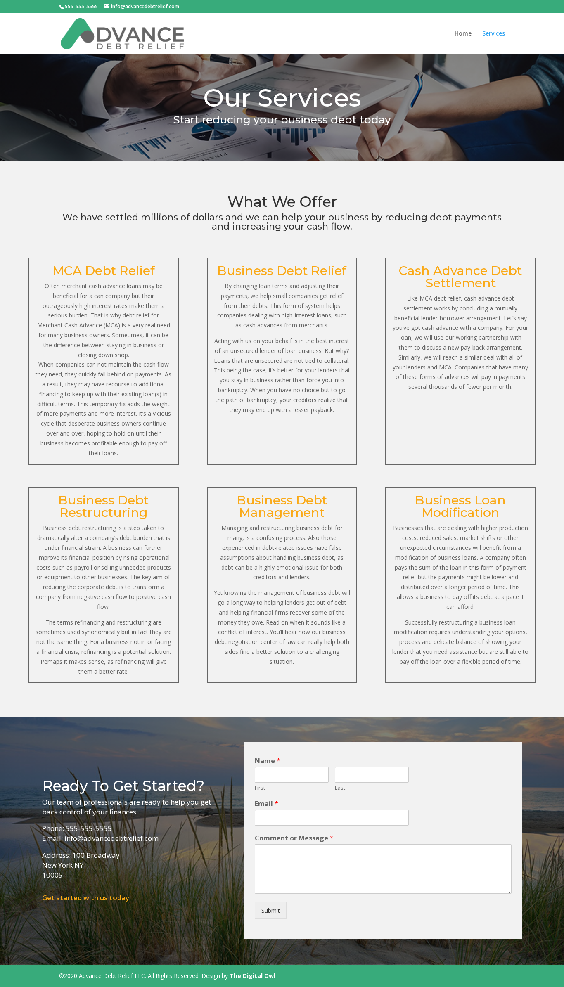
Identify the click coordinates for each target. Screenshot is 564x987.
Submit (270, 910)
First (260, 787)
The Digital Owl (252, 976)
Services (493, 34)
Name (267, 761)
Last (340, 787)
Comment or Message (294, 838)
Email (266, 804)
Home (463, 34)
